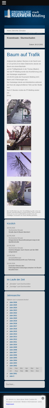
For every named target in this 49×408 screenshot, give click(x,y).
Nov (32, 371)
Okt (26, 371)
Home (9, 31)
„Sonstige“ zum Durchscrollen (20, 286)
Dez (37, 371)
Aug (16, 371)
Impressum (10, 404)
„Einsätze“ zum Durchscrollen (20, 284)
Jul (11, 371)
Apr (26, 368)
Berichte (15, 31)
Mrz (21, 368)
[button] (4, 3)
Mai (32, 368)
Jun (37, 368)
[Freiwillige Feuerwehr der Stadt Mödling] (24, 15)
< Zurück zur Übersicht (34, 33)
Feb (16, 368)
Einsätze (22, 31)
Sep (21, 371)
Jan (11, 368)
